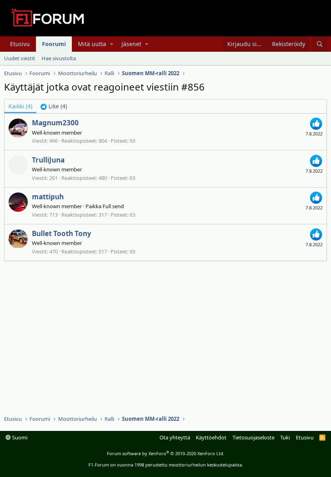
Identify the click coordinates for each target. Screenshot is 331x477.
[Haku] (319, 44)
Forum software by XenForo (165, 453)
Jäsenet (131, 44)
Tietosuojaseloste (253, 437)
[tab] (53, 106)
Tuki (285, 437)
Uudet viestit (19, 58)
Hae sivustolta (59, 58)
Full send (113, 206)
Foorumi (54, 44)
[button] (111, 44)
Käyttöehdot (211, 437)
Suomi (19, 437)
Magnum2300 (55, 122)
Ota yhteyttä (174, 437)
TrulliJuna (48, 160)
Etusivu (20, 44)
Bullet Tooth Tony (61, 233)
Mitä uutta (92, 44)
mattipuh (48, 196)
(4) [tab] (20, 106)
